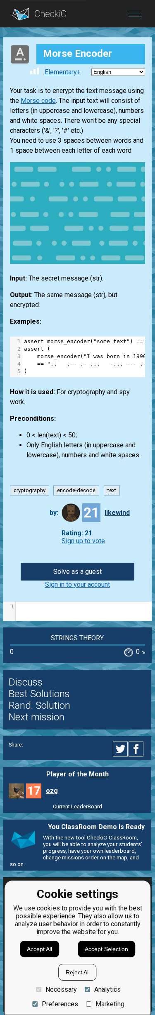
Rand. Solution (39, 705)
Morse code (38, 101)
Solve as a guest (77, 572)
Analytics (107, 989)
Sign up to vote (83, 541)
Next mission (36, 717)
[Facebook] (137, 749)
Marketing (109, 1004)
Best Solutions (39, 694)
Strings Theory (77, 638)
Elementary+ (63, 72)
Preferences (60, 1004)
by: (54, 513)
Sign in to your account (77, 584)
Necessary (60, 989)
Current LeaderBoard (77, 806)
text (111, 491)
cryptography (29, 491)
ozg (52, 791)
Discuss (26, 682)
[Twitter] (121, 749)
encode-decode (76, 491)
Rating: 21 (77, 533)
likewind (117, 513)
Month (99, 774)
